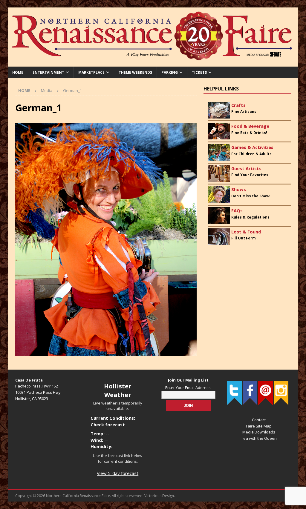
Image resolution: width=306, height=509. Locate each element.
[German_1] (106, 352)
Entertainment (48, 72)
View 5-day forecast (117, 473)
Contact (259, 419)
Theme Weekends (135, 72)
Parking (169, 72)
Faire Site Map (259, 426)
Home (17, 72)
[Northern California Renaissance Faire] (153, 63)
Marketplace (91, 72)
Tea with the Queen (259, 438)
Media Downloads (258, 432)
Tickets (199, 72)
